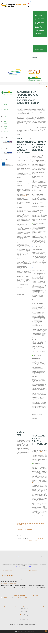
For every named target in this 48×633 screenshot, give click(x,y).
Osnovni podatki (5, 105)
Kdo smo (6, 101)
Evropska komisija (24, 568)
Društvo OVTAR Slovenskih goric (38, 27)
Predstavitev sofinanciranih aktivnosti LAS (23, 566)
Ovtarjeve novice (38, 33)
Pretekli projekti (5, 127)
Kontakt (15, 624)
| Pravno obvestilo (21, 624)
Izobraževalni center (39, 30)
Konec (35, 540)
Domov (11, 624)
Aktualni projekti (5, 117)
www (14, 595)
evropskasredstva (20, 595)
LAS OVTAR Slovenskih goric (39, 19)
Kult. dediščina (35, 57)
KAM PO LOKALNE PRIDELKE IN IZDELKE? (39, 49)
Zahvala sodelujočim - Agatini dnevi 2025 (25, 529)
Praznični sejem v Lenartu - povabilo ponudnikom (27, 527)
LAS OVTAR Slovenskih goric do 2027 (39, 23)
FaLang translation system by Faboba (20, 545)
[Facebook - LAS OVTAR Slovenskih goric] (22, 620)
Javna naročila (5, 122)
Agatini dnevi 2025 (21, 532)
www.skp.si (35, 595)
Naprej (30, 540)
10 (27, 540)
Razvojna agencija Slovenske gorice (39, 15)
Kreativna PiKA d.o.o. (33, 624)
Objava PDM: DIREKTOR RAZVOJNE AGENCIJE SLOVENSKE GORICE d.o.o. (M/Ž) (30, 524)
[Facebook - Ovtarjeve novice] (26, 620)
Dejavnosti (6, 109)
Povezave (6, 131)
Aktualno (6, 113)
